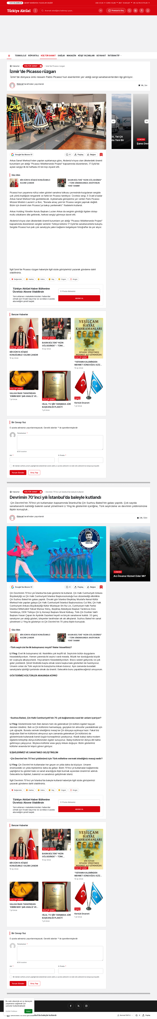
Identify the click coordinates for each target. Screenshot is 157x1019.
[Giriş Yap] (141, 10)
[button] (135, 10)
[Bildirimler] (147, 10)
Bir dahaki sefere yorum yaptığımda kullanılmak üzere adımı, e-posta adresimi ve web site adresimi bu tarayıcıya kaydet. (56, 466)
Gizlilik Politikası (11, 1011)
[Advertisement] (78, 34)
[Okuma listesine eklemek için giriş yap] (101, 155)
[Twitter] (78, 1006)
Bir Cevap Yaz (19, 422)
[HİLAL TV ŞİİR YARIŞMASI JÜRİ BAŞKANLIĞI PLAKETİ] (56, 391)
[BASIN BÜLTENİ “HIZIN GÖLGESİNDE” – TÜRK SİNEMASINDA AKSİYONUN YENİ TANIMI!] (80, 183)
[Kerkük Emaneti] (88, 391)
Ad (11, 455)
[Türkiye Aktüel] (19, 10)
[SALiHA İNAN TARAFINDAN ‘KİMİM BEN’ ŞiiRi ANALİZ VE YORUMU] (24, 391)
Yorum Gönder (18, 473)
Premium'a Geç (118, 10)
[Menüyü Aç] (35, 10)
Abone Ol (79, 298)
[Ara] (100, 10)
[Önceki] (114, 121)
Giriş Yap (34, 473)
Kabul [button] (28, 1011)
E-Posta (62, 455)
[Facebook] (71, 1006)
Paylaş (147, 1015)
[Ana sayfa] (9, 55)
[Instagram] (86, 1006)
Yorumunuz (22, 433)
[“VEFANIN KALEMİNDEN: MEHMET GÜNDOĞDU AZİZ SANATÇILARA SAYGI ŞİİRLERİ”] (88, 343)
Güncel (20, 84)
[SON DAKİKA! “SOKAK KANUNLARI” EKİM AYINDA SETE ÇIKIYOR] (130, 121)
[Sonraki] (146, 121)
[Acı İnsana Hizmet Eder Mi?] (130, 553)
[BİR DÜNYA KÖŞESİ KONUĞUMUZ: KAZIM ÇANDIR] (33, 183)
